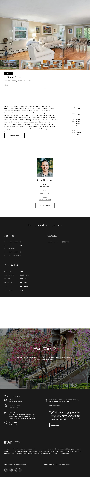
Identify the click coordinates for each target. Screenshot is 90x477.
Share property (14, 135)
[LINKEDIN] (15, 470)
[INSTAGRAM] (11, 470)
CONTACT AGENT (45, 205)
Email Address (54, 405)
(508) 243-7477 (45, 193)
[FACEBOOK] (6, 470)
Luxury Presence (20, 464)
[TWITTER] (20, 470)
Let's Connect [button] (45, 368)
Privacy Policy (61, 419)
